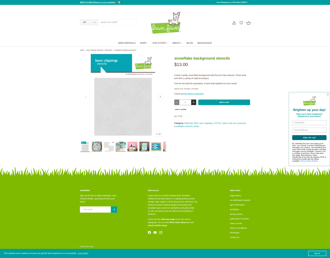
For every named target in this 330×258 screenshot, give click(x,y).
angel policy (235, 195)
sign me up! (309, 137)
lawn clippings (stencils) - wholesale (99, 50)
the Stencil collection (193, 94)
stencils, (189, 126)
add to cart (224, 102)
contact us (234, 237)
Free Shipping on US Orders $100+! (232, 2)
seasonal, (241, 123)
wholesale (234, 233)
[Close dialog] (327, 94)
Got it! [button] (317, 253)
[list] (123, 97)
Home (82, 50)
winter (196, 126)
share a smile (236, 223)
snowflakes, (179, 126)
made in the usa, (229, 123)
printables (234, 209)
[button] (248, 23)
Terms (315, 161)
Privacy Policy (305, 161)
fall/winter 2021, (191, 123)
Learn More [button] (83, 253)
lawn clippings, (206, 123)
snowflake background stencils (125, 50)
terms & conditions (238, 228)
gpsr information (237, 205)
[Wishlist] (241, 23)
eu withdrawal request (240, 200)
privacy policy (236, 214)
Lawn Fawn (89, 246)
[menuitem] (127, 43)
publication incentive (239, 219)
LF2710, (217, 123)
